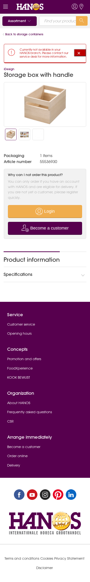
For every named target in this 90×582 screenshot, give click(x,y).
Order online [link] (17, 456)
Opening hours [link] (19, 333)
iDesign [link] (9, 69)
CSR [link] (10, 421)
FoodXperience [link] (20, 368)
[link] (36, 7)
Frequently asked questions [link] (29, 412)
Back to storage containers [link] (24, 34)
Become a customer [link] (23, 446)
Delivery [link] (13, 465)
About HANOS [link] (18, 402)
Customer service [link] (21, 324)
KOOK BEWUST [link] (18, 377)
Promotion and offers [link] (24, 359)
